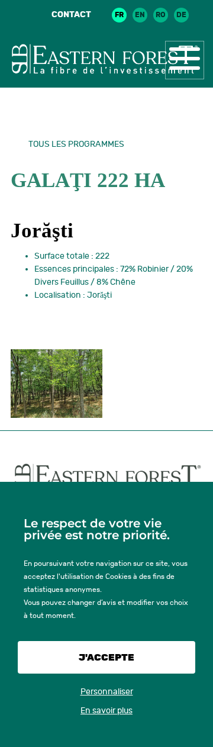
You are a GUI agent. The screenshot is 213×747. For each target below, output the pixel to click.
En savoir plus (106, 711)
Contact (71, 14)
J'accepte (106, 657)
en (140, 15)
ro (161, 15)
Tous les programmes (76, 144)
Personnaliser (106, 692)
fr (119, 15)
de (181, 15)
